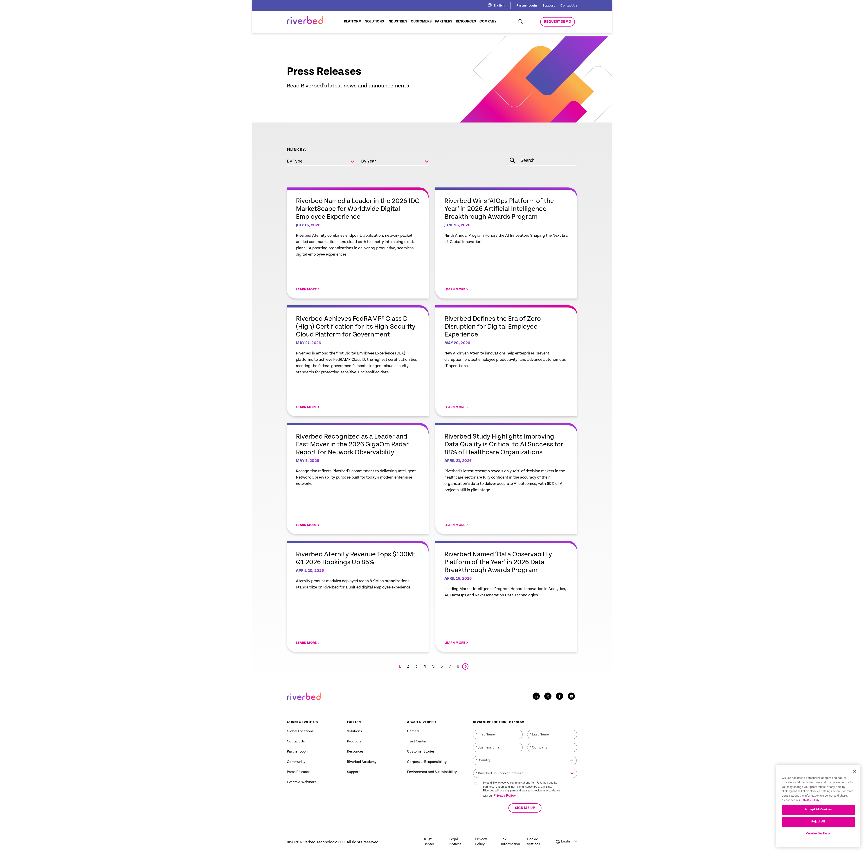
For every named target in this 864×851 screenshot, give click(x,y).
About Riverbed (421, 722)
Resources (355, 751)
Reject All (818, 821)
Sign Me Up (525, 808)
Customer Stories (421, 751)
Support (548, 5)
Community (296, 762)
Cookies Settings (818, 833)
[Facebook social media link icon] (559, 696)
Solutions (354, 731)
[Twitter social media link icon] (547, 696)
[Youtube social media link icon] (571, 696)
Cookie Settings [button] (533, 841)
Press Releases (298, 772)
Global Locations (300, 731)
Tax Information (510, 841)
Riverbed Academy (361, 762)
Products (354, 741)
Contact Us (568, 5)
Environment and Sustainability (432, 772)
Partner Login (526, 5)
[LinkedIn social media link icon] (536, 696)
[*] (498, 729)
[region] (818, 806)
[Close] (855, 771)
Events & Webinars (301, 782)
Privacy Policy (504, 795)
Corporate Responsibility (427, 762)
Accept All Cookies (818, 809)
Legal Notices (455, 841)
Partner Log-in (298, 751)
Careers (413, 731)
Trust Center (417, 741)
